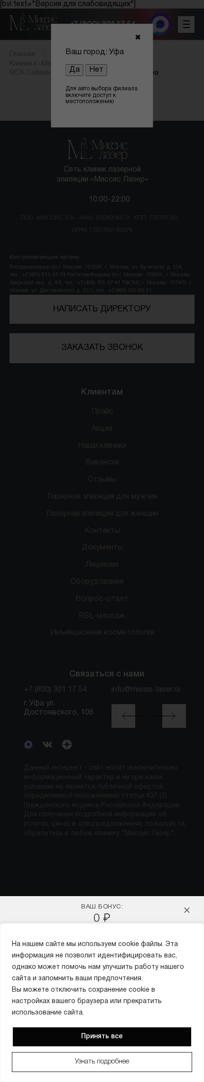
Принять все (102, 1037)
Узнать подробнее (102, 1062)
